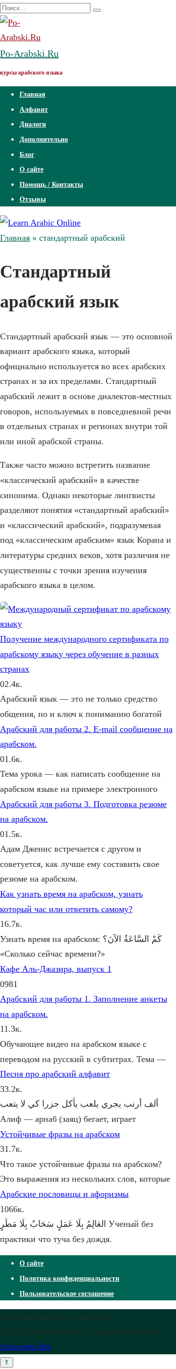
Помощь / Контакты (51, 184)
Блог (27, 154)
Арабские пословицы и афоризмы (64, 1194)
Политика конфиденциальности (69, 1278)
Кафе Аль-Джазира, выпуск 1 (55, 969)
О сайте (32, 169)
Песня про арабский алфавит (55, 1074)
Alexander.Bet (25, 1346)
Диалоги (33, 124)
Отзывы (33, 199)
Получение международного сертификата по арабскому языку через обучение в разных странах (84, 654)
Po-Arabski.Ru (29, 53)
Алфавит (34, 109)
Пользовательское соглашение (67, 1293)
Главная (32, 94)
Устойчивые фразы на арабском (60, 1134)
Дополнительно (44, 139)
